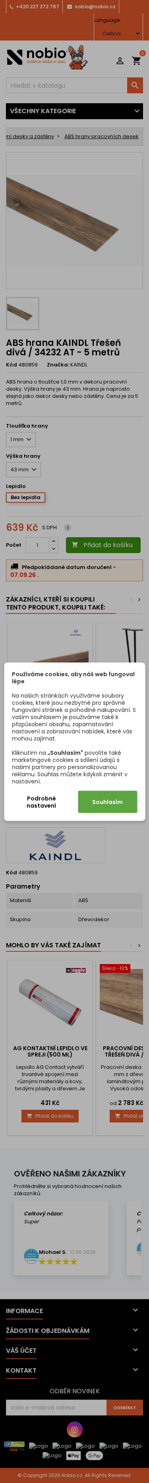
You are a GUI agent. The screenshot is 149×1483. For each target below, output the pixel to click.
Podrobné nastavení (41, 801)
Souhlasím (107, 802)
